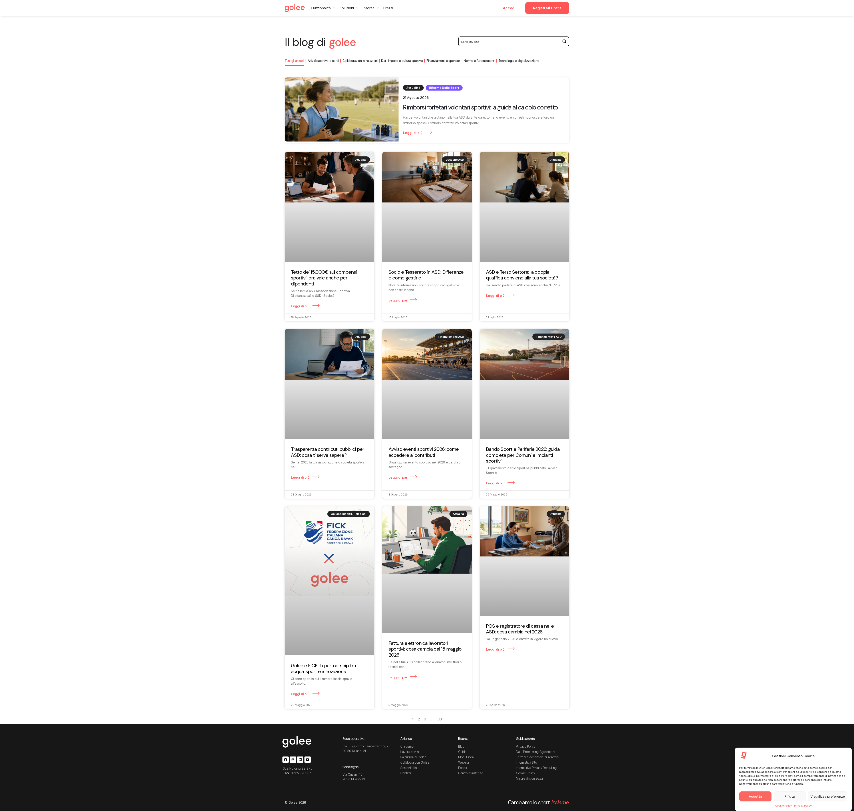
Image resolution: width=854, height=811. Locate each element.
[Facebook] (285, 759)
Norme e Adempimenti (479, 61)
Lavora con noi (410, 752)
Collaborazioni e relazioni (360, 61)
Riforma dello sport (444, 88)
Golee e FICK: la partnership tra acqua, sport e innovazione (323, 668)
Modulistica (466, 757)
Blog (461, 746)
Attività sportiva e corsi (323, 61)
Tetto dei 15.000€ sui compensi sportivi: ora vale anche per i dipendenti (324, 278)
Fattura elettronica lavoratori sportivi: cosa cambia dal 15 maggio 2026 (425, 649)
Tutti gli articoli (294, 61)
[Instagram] (293, 759)
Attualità (413, 88)
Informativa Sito (526, 762)
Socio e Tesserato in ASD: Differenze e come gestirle (426, 275)
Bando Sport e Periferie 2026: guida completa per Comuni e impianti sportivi (523, 455)
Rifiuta (790, 796)
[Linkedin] (300, 759)
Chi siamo (406, 746)
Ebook (462, 768)
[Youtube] (307, 759)
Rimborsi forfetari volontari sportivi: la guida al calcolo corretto (480, 107)
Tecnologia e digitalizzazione (518, 61)
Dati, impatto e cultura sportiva (402, 61)
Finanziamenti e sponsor (443, 61)
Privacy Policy (803, 805)
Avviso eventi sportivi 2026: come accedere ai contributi (424, 452)
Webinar (464, 762)
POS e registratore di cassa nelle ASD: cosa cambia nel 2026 (520, 629)
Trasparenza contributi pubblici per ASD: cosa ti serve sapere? (327, 452)
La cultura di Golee (413, 757)
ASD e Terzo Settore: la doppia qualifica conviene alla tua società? (522, 275)
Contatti (405, 773)
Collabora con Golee (414, 762)
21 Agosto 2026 (416, 97)
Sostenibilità (408, 768)
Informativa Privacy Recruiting (536, 768)
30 (440, 719)
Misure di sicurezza (529, 778)
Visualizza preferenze (827, 796)
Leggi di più (413, 133)
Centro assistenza (470, 773)
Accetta (755, 796)
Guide (462, 752)
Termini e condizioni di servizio (537, 757)
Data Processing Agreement (535, 752)
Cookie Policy (783, 805)
